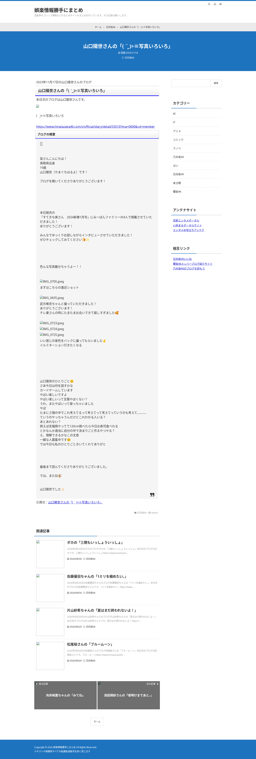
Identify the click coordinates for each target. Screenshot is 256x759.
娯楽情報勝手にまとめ (58, 10)
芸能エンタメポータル (186, 220)
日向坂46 (129, 57)
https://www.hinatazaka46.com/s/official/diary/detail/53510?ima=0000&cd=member (95, 126)
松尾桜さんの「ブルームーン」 (90, 644)
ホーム (97, 721)
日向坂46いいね (182, 259)
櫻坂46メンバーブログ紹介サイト (193, 264)
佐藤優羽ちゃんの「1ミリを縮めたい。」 (97, 576)
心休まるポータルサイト (187, 225)
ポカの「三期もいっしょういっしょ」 (95, 542)
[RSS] (209, 3)
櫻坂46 (177, 191)
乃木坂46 (178, 157)
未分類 (177, 183)
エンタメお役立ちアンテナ (188, 230)
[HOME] (220, 3)
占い (175, 165)
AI (174, 113)
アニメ (177, 131)
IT (174, 122)
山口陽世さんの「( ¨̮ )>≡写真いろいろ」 (75, 502)
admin (154, 512)
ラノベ (177, 148)
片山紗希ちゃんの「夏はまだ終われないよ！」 (102, 610)
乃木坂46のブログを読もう (189, 268)
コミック (178, 139)
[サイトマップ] (215, 3)
